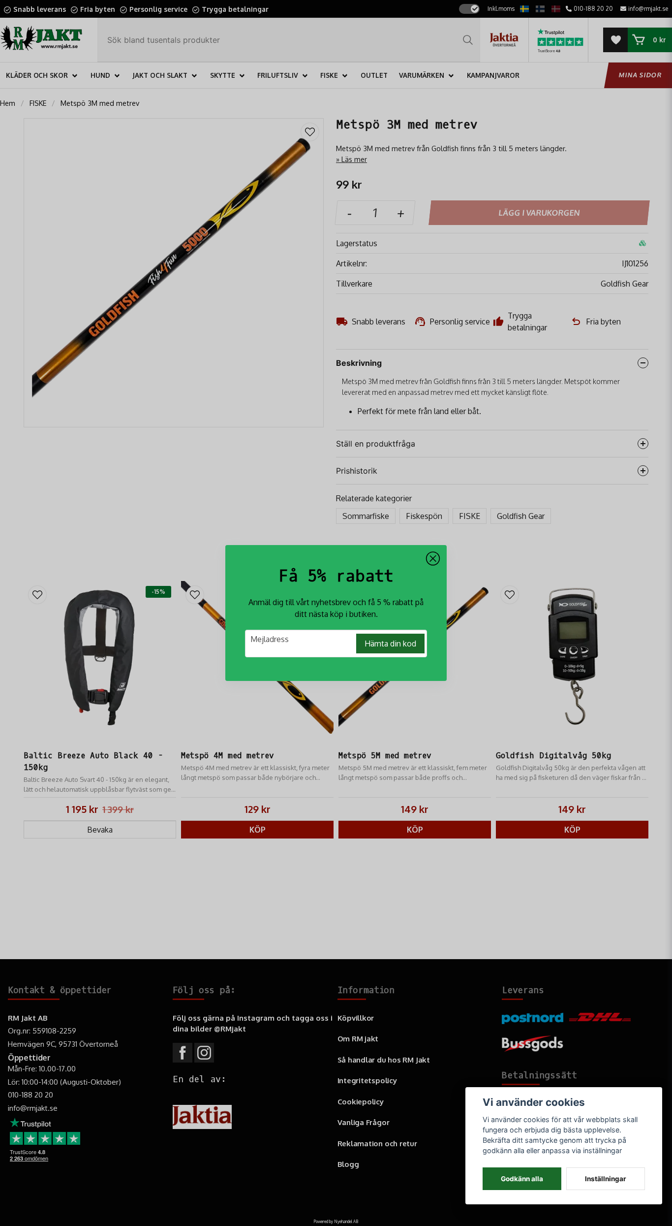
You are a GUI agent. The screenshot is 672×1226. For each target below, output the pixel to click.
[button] (433, 559)
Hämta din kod (390, 643)
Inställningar (605, 1179)
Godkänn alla (522, 1179)
